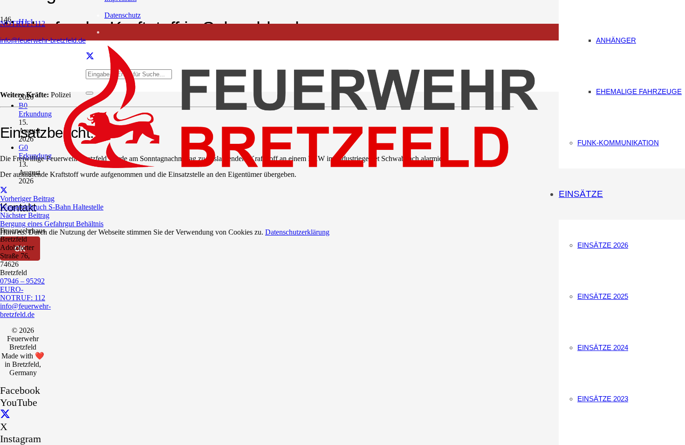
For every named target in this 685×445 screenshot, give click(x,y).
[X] (5, 414)
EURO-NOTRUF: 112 (22, 293)
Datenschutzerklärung (297, 232)
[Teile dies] (3, 190)
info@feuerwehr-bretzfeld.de (25, 310)
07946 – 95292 (22, 281)
